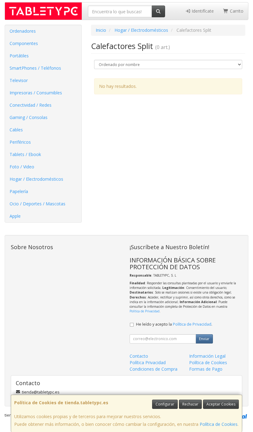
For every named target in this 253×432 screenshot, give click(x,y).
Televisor (19, 80)
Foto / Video (22, 167)
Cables (16, 130)
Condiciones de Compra (153, 369)
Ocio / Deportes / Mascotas (37, 204)
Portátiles (19, 56)
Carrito (236, 11)
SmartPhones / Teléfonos (35, 68)
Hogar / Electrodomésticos (36, 179)
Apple (15, 216)
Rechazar (190, 404)
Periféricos (20, 142)
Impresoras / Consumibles (36, 93)
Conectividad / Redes (31, 105)
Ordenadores (23, 31)
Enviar (204, 338)
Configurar (165, 404)
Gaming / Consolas (29, 117)
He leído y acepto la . (174, 324)
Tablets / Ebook (25, 154)
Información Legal (207, 356)
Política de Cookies (219, 424)
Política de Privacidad (145, 311)
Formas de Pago (205, 369)
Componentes (24, 43)
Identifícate (202, 11)
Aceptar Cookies (220, 404)
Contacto (139, 356)
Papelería (19, 191)
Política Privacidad (148, 362)
